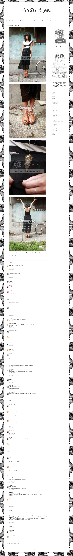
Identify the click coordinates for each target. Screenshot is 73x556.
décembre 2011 (55, 99)
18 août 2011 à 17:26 (11, 320)
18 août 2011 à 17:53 (11, 327)
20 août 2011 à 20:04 (11, 495)
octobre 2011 (55, 102)
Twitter (42, 20)
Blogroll (28, 20)
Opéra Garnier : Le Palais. (56, 109)
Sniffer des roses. (55, 110)
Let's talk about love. (55, 122)
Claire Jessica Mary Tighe (12, 330)
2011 (53, 98)
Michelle (10, 419)
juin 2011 (54, 125)
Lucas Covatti (11, 465)
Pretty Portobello (23, 479)
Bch (9, 306)
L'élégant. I (54, 120)
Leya (9, 285)
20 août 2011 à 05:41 (11, 482)
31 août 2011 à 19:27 (11, 538)
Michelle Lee (10, 378)
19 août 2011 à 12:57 (11, 389)
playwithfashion (11, 404)
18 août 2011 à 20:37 (11, 350)
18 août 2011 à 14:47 (11, 277)
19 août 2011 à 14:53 (11, 394)
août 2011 (54, 104)
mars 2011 (54, 129)
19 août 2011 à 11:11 (11, 382)
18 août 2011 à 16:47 (11, 315)
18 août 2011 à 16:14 (11, 303)
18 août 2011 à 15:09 (11, 282)
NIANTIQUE (11, 335)
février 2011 (54, 130)
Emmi (10, 280)
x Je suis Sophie (11, 445)
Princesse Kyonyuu (11, 323)
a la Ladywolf (13, 268)
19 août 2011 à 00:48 (11, 375)
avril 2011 (54, 128)
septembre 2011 (55, 103)
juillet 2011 (54, 124)
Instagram (35, 20)
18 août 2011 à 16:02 (11, 287)
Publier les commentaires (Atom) (14, 543)
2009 (53, 134)
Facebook (49, 20)
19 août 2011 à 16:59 (11, 427)
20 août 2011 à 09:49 (11, 489)
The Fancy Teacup (11, 272)
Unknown (10, 264)
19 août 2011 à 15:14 (11, 401)
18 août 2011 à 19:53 (11, 345)
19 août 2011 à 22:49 (11, 453)
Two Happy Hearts (11, 318)
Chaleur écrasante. (55, 111)
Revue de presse (57, 20)
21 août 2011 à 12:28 (11, 506)
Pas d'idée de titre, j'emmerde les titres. (58, 121)
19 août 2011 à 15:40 (11, 407)
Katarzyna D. (11, 430)
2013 (53, 96)
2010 (53, 133)
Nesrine (10, 397)
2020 (53, 92)
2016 (53, 93)
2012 (53, 97)
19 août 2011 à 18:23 (11, 434)
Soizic (10, 353)
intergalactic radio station (15, 293)
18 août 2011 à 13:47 (11, 269)
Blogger (46, 549)
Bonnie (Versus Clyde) (12, 535)
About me (14, 20)
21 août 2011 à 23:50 (11, 522)
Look (10, 259)
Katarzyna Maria (11, 392)
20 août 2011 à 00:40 (11, 471)
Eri (9, 474)
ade (9, 498)
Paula (10, 290)
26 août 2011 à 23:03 (11, 527)
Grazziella (10, 369)
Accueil (8, 20)
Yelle (9, 437)
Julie (9, 297)
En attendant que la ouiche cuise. (57, 114)
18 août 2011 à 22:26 (11, 366)
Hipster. (54, 116)
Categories (21, 20)
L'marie (10, 485)
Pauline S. (10, 385)
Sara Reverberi (11, 530)
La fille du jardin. (55, 115)
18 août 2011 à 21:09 (11, 361)
